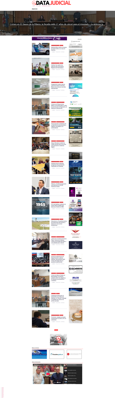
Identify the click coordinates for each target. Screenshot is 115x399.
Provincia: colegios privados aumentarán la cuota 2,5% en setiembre (58, 318)
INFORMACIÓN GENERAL (46, 5)
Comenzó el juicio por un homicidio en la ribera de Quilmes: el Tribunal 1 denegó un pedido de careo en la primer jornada (58, 298)
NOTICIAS (61, 45)
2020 (3, 394)
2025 (3, 388)
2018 (2, 396)
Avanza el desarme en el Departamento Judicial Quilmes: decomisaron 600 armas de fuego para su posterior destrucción (58, 259)
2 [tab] (57, 34)
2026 (3, 387)
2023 (3, 390)
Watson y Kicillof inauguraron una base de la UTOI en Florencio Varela (58, 185)
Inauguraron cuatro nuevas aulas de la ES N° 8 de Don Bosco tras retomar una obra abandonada (58, 86)
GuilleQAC (53, 69)
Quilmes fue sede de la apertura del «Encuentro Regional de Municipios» (57, 66)
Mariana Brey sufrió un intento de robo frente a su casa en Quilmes (59, 49)
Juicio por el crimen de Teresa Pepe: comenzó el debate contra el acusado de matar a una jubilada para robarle (59, 240)
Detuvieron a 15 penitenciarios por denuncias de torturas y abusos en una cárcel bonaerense (59, 223)
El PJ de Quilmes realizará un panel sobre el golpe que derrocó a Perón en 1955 (58, 206)
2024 (3, 389)
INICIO (34, 5)
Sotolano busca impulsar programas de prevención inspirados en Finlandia (57, 165)
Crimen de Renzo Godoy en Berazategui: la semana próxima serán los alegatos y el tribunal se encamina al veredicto (58, 278)
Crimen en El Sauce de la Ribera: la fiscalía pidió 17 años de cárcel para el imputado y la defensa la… (57, 24)
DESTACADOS (54, 102)
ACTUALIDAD (38, 5)
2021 (2, 393)
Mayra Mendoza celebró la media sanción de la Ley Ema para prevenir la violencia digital (58, 145)
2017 (2, 397)
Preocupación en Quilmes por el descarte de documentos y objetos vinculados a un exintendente (58, 125)
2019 (2, 395)
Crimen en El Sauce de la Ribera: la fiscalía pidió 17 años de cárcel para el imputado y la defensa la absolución (59, 106)
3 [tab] (58, 34)
